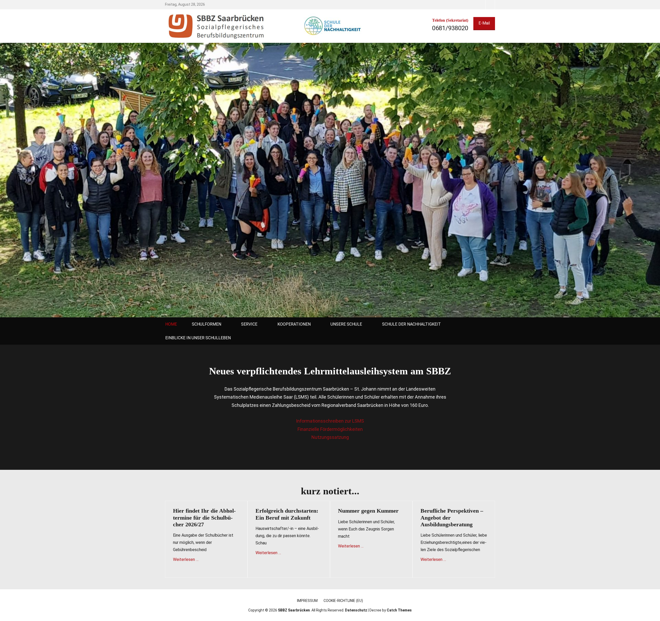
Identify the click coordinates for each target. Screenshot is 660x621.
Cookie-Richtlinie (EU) (343, 601)
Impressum (307, 601)
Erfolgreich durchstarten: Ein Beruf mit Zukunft (286, 514)
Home (171, 324)
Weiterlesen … (186, 559)
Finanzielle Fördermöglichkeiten (330, 429)
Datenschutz (356, 610)
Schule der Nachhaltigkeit (411, 324)
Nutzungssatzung (330, 437)
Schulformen (206, 324)
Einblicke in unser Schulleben (198, 337)
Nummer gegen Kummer (368, 510)
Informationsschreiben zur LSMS (330, 421)
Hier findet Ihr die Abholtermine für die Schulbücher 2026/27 (204, 517)
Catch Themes (399, 610)
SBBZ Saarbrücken (294, 610)
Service (249, 324)
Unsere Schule (346, 324)
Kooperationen (294, 324)
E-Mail (484, 23)
